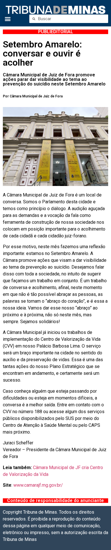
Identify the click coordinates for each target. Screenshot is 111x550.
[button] (7, 19)
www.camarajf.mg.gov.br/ (38, 485)
